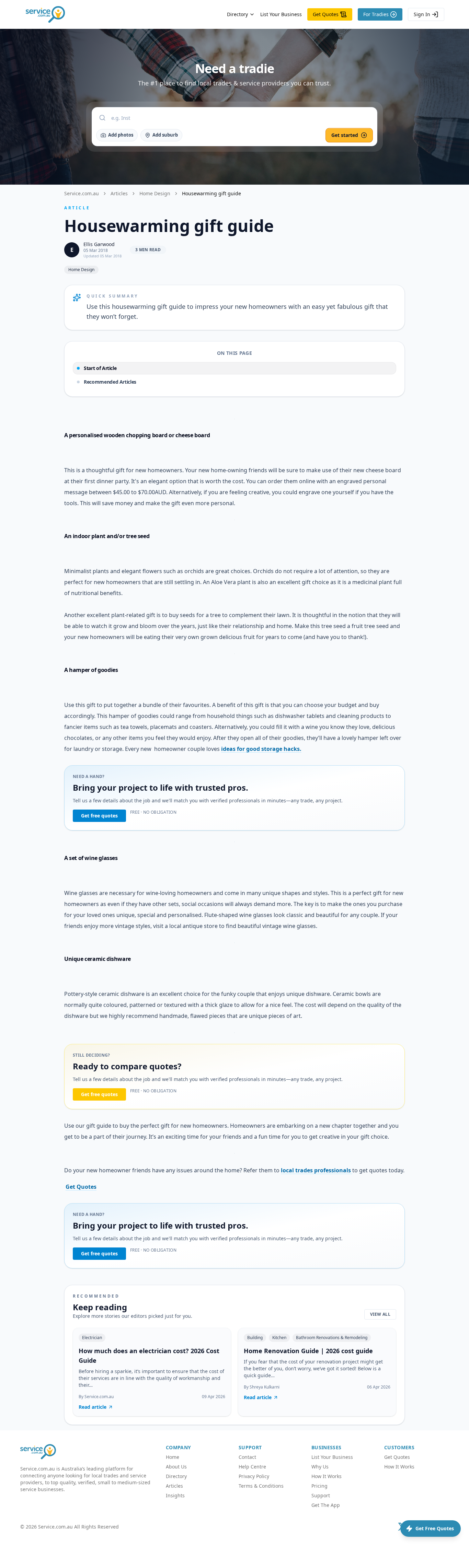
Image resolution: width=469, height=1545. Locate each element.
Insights (175, 1495)
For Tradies (376, 14)
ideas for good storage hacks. (261, 749)
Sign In (422, 14)
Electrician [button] (92, 1337)
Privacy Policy (254, 1476)
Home (172, 1457)
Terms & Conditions (261, 1486)
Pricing (319, 1486)
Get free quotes (99, 815)
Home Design (154, 193)
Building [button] (255, 1337)
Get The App (325, 1505)
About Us (176, 1466)
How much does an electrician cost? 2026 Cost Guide (149, 1355)
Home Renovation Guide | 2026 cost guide (308, 1351)
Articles (119, 193)
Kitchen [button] (279, 1337)
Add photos (120, 135)
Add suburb (165, 135)
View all (380, 1314)
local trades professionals (316, 1170)
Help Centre (252, 1466)
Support (320, 1495)
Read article (92, 1407)
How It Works (326, 1476)
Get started (344, 135)
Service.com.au (81, 193)
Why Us (320, 1466)
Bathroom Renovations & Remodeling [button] (331, 1337)
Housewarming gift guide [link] (211, 193)
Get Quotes (326, 14)
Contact (247, 1457)
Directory (237, 14)
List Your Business (281, 14)
